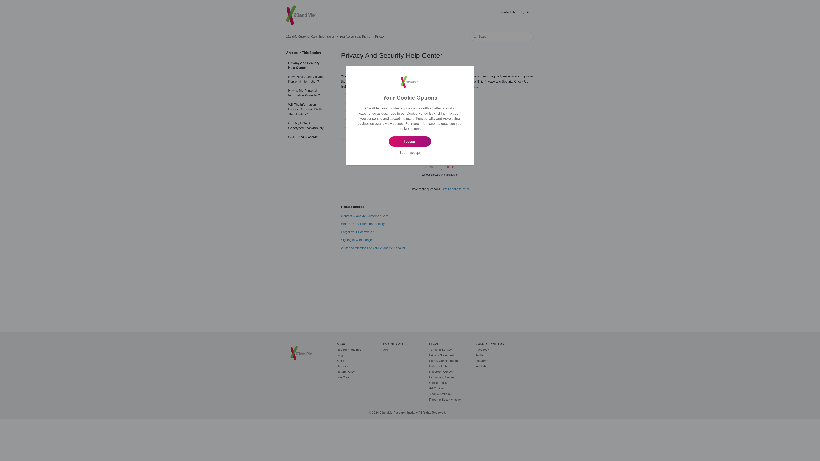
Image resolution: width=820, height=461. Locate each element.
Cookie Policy (417, 113)
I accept (410, 141)
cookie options (410, 128)
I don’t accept (410, 152)
